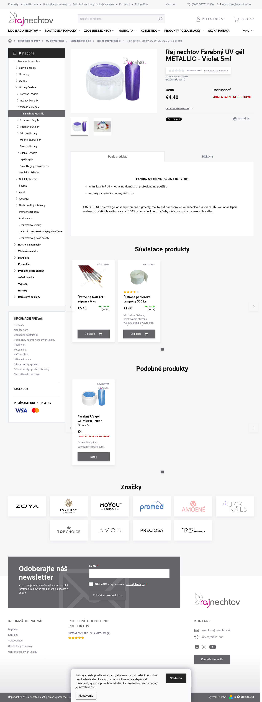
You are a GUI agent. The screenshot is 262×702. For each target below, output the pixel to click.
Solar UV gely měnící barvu (34, 166)
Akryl (22, 192)
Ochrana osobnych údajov (22, 651)
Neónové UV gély (29, 100)
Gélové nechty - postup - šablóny (32, 369)
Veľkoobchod (21, 354)
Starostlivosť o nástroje (27, 374)
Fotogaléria (141, 4)
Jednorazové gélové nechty (34, 238)
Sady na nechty (27, 67)
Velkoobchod (15, 640)
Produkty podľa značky (31, 270)
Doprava (13, 629)
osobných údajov (135, 584)
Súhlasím (176, 678)
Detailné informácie (177, 108)
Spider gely (27, 159)
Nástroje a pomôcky (29, 244)
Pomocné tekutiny (29, 211)
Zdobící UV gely (28, 153)
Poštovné (124, 4)
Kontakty (13, 4)
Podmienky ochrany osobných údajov (93, 4)
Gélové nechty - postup (26, 364)
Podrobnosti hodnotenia (216, 70)
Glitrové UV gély (28, 133)
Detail (93, 456)
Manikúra (23, 257)
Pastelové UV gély (30, 126)
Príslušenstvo (26, 218)
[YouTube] (213, 646)
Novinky (22, 290)
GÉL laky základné (29, 172)
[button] (162, 349)
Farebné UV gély (29, 94)
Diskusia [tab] (207, 156)
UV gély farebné (27, 87)
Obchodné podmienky (55, 4)
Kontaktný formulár (212, 659)
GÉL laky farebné (28, 179)
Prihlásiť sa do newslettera (107, 595)
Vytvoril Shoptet (217, 697)
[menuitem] (25, 30)
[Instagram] (204, 646)
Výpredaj (23, 284)
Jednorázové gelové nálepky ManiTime (40, 231)
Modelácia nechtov (29, 61)
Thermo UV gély (28, 146)
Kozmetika (24, 264)
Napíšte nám (31, 4)
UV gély (23, 80)
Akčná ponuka (26, 277)
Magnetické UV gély (31, 139)
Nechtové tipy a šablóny (32, 205)
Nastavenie (86, 695)
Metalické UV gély (29, 107)
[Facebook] (197, 646)
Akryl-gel (24, 198)
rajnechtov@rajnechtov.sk (215, 630)
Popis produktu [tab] (117, 156)
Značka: (175, 80)
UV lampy (24, 74)
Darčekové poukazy (29, 297)
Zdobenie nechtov (28, 251)
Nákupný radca (22, 359)
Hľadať (160, 18)
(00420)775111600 (212, 637)
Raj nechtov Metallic (32, 113)
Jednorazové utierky (30, 225)
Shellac (23, 185)
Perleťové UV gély (29, 120)
